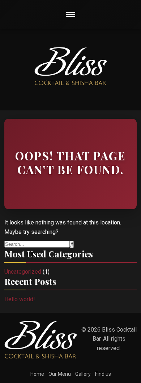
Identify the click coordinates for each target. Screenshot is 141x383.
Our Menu (59, 374)
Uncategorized (22, 271)
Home (37, 374)
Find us (103, 374)
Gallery (83, 374)
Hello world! (19, 299)
